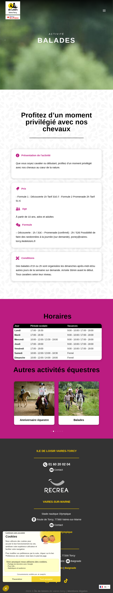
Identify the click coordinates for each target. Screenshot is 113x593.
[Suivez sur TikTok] (66, 581)
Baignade (76, 561)
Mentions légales (78, 591)
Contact (59, 469)
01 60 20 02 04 (58, 464)
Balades (79, 419)
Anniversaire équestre (34, 419)
